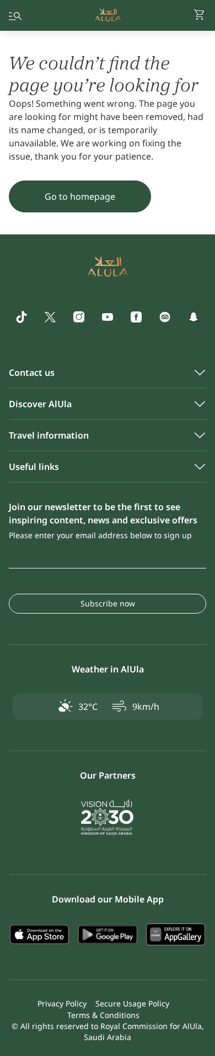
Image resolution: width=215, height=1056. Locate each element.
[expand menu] (15, 15)
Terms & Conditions (103, 1015)
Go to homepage (80, 196)
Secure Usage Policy (132, 1003)
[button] (199, 15)
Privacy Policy (62, 1003)
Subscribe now (107, 603)
